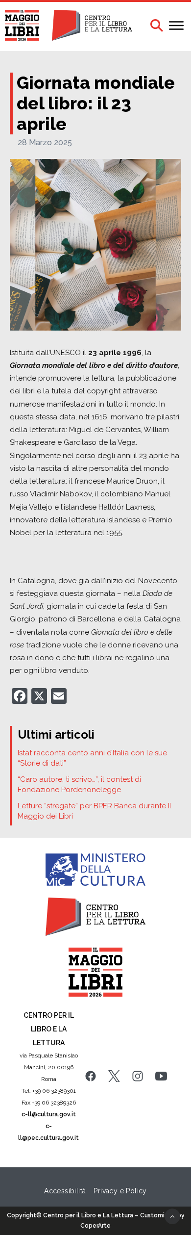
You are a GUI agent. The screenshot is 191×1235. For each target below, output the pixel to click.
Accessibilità (65, 1191)
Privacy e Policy (120, 1191)
